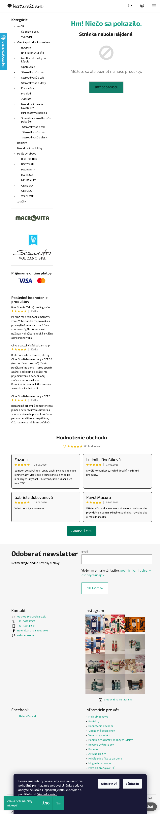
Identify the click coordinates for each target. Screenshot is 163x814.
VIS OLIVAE (27, 196)
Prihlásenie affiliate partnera (105, 759)
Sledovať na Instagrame (118, 700)
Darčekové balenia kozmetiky (32, 106)
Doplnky (22, 143)
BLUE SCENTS (29, 159)
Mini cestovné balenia (34, 113)
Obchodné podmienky (101, 731)
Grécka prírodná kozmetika (33, 42)
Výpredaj (26, 37)
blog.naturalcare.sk (99, 763)
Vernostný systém (99, 735)
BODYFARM (27, 164)
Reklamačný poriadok (101, 745)
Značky (21, 202)
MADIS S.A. (27, 175)
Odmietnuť (108, 784)
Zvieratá (26, 99)
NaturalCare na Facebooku (33, 631)
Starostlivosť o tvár (33, 72)
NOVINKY (26, 48)
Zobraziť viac (81, 531)
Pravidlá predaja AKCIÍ (101, 768)
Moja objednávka (98, 717)
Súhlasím (132, 784)
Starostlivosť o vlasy (33, 83)
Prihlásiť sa (95, 588)
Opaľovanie (28, 67)
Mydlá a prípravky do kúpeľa (33, 60)
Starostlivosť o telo (33, 78)
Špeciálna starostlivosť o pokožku (36, 120)
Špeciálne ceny (30, 32)
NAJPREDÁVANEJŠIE (33, 53)
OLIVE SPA (27, 186)
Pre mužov (27, 88)
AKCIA (20, 26)
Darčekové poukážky (29, 148)
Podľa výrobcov (26, 154)
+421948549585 (26, 626)
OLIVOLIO (26, 191)
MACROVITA (28, 170)
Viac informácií (47, 794)
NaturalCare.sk (28, 716)
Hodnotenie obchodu (81, 437)
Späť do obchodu (106, 87)
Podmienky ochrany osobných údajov (110, 740)
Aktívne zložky (97, 754)
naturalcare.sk (25, 635)
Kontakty (93, 722)
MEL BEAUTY (28, 180)
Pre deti (26, 94)
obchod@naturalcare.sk (31, 617)
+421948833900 (26, 621)
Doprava (93, 749)
